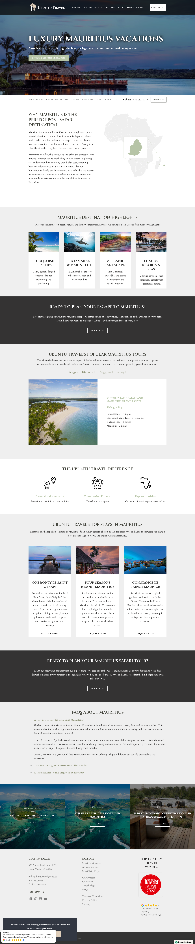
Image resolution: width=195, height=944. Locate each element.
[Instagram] (35, 898)
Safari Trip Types (91, 871)
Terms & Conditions (92, 896)
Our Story (87, 881)
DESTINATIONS (79, 7)
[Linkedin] (40, 898)
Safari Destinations (91, 863)
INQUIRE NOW (97, 331)
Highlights (36, 99)
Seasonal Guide (107, 99)
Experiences (54, 99)
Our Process (88, 877)
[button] (55, 929)
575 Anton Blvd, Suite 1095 (43, 865)
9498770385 (37, 880)
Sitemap (86, 904)
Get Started (157, 7)
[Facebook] (31, 898)
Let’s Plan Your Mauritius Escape (48, 57)
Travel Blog (88, 885)
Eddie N (6, 932)
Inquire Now (50, 633)
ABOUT (139, 7)
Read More (32, 823)
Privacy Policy (89, 900)
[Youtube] (45, 898)
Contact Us (158, 100)
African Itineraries (91, 867)
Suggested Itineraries (80, 99)
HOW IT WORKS (125, 7)
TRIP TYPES (110, 7)
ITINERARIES (95, 7)
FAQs (85, 889)
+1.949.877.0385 (140, 99)
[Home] (47, 7)
